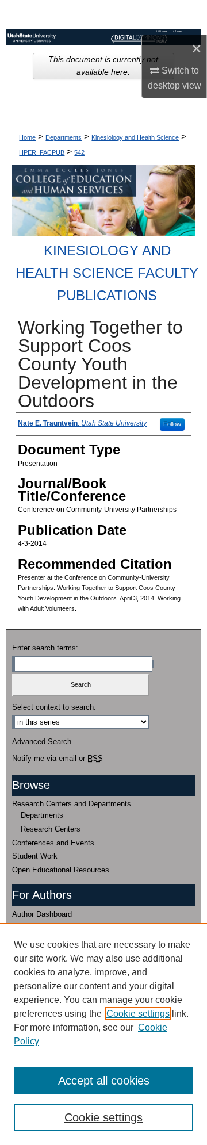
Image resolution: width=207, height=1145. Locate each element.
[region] (103, 1034)
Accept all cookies (104, 1080)
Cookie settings (138, 1013)
